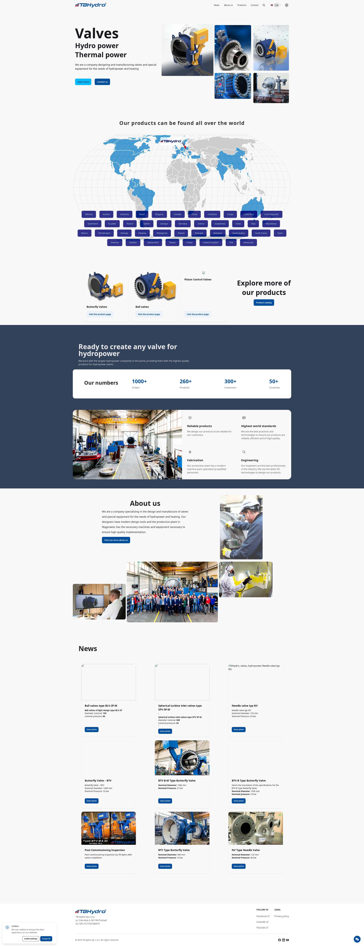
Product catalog (264, 302)
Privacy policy (281, 916)
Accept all (46, 938)
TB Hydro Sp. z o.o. (91, 940)
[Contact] (357, 939)
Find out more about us (116, 540)
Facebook (262, 916)
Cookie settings (30, 938)
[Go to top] (90, 5)
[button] (275, 5)
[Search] (264, 5)
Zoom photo (92, 729)
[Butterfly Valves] (105, 286)
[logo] (91, 911)
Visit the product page (100, 314)
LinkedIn (261, 921)
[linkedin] (283, 940)
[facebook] (279, 940)
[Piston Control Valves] (203, 272)
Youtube (261, 927)
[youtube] (287, 940)
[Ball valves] (154, 286)
